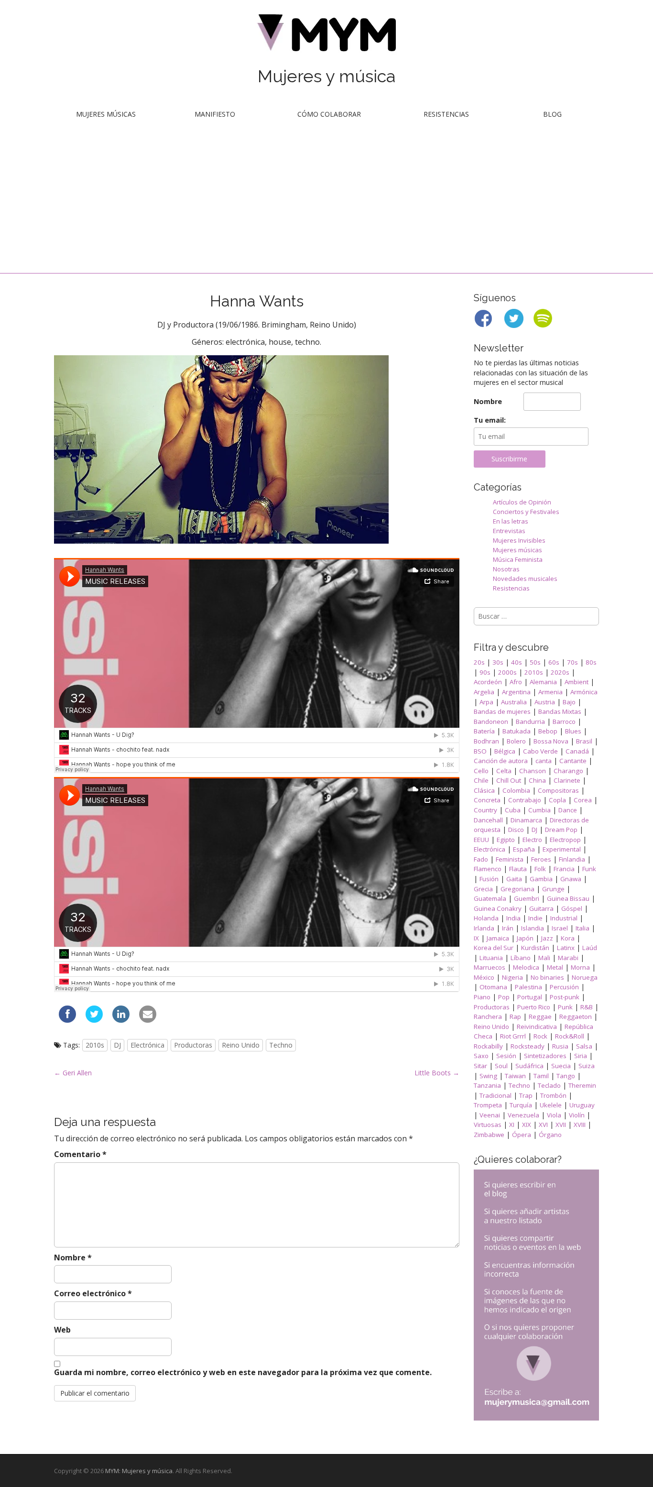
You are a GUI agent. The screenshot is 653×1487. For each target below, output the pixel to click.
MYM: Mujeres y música (139, 1470)
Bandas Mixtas (559, 711)
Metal (555, 967)
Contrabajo (524, 800)
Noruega (585, 977)
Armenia (550, 692)
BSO (480, 751)
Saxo (481, 1055)
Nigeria (512, 977)
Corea (583, 800)
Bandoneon (491, 721)
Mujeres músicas (106, 114)
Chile (481, 780)
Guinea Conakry (498, 908)
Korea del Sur (493, 947)
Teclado (549, 1085)
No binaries (547, 977)
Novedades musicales (525, 578)
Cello (481, 770)
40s (516, 662)
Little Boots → (436, 1072)
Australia (514, 702)
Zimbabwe (489, 1134)
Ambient (576, 682)
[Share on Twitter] (94, 1020)
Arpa (486, 702)
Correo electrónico (93, 1293)
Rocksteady (527, 1046)
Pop (504, 997)
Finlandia (572, 859)
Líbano (521, 957)
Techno (281, 1045)
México (484, 977)
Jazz (547, 938)
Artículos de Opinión (522, 502)
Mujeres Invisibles (519, 540)
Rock (540, 1036)
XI (511, 1124)
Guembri (526, 898)
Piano (482, 997)
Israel (560, 928)
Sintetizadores (545, 1055)
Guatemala (490, 898)
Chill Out (508, 780)
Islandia (532, 928)
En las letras (510, 521)
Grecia (483, 889)
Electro (532, 839)
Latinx (566, 947)
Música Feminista (518, 559)
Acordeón (488, 682)
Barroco (564, 721)
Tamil (541, 1076)
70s (572, 662)
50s (535, 662)
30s (497, 662)
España (524, 849)
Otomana (493, 987)
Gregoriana (517, 889)
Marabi (568, 957)
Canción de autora (501, 760)
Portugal (529, 997)
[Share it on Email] (147, 1020)
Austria (544, 702)
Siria (580, 1055)
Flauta (518, 868)
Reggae (540, 1016)
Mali (544, 957)
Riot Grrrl (513, 1036)
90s (484, 672)
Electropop (565, 839)
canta (543, 760)
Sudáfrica (529, 1065)
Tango (565, 1076)
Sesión (506, 1055)
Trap (526, 1095)
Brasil (584, 741)
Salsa (584, 1046)
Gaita (514, 879)
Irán (507, 928)
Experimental (562, 849)
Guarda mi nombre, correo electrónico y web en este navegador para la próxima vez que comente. (243, 1372)
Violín (577, 1115)
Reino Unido (241, 1045)
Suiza (586, 1065)
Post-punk (564, 997)
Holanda (486, 918)
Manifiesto (215, 114)
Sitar (480, 1065)
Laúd (589, 947)
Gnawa (570, 879)
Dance (567, 810)
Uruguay (582, 1105)
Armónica (584, 692)
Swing (488, 1076)
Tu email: (490, 420)
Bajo (569, 702)
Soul (501, 1065)
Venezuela (523, 1115)
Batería (484, 731)
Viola (554, 1115)
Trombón (553, 1095)
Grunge (553, 889)
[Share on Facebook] (67, 1020)
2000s (507, 672)
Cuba (513, 810)
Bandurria (530, 721)
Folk (540, 868)
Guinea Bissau (568, 898)
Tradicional (495, 1095)
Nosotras (506, 569)
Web (62, 1329)
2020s (560, 672)
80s (591, 662)
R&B (586, 1007)
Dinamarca (526, 820)
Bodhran (486, 741)
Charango (568, 770)
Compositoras (558, 790)
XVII (560, 1124)
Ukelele (551, 1105)
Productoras (193, 1045)
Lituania (491, 957)
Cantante (573, 760)
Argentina (516, 692)
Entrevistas (509, 530)
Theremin (582, 1085)
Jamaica (498, 938)
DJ (117, 1045)
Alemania (543, 682)
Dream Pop (561, 829)
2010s (95, 1045)
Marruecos (489, 967)
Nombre (73, 1257)
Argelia (484, 692)
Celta (504, 770)
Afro (516, 682)
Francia (564, 868)
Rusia (560, 1046)
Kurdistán (535, 947)
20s (479, 662)
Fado (481, 859)
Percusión (564, 987)
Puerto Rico (533, 1007)
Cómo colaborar (329, 114)
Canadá (577, 751)
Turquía (521, 1105)
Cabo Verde (540, 751)
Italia (582, 928)
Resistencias (446, 114)
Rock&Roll (569, 1036)
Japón (525, 938)
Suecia (561, 1065)
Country (485, 810)
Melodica (526, 967)
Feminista (509, 859)
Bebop (547, 731)
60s (553, 662)
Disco (516, 829)
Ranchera (488, 1016)
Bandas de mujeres (502, 711)
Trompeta (488, 1105)
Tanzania (487, 1085)
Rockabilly (488, 1046)
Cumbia (539, 810)
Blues (573, 731)
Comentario (80, 1154)
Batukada (516, 731)
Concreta (487, 800)
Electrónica (147, 1045)
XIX (526, 1124)
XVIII (580, 1124)
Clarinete (567, 780)
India (513, 918)
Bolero (516, 741)
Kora (568, 938)
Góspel (571, 908)
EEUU (481, 839)
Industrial (563, 918)
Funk (589, 868)
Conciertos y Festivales (526, 511)
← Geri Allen (73, 1072)
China (537, 780)
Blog (552, 114)
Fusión (489, 879)
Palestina (528, 987)
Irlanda (484, 928)
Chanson (532, 770)
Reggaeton (575, 1016)
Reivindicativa (537, 1026)
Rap (515, 1016)
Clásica (484, 790)
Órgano (550, 1134)
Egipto (506, 839)
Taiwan (515, 1076)
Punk (565, 1007)
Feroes (541, 859)
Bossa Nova (550, 741)
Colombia (516, 790)
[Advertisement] (326, 201)
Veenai (489, 1115)
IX (476, 938)
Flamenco (487, 868)
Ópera (521, 1134)
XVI (543, 1124)
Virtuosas (487, 1124)
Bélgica (504, 751)
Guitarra (541, 908)
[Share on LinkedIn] (121, 1020)
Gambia (541, 879)
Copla (557, 800)
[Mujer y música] (326, 36)
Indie (535, 918)
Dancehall (488, 820)
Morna (580, 967)
